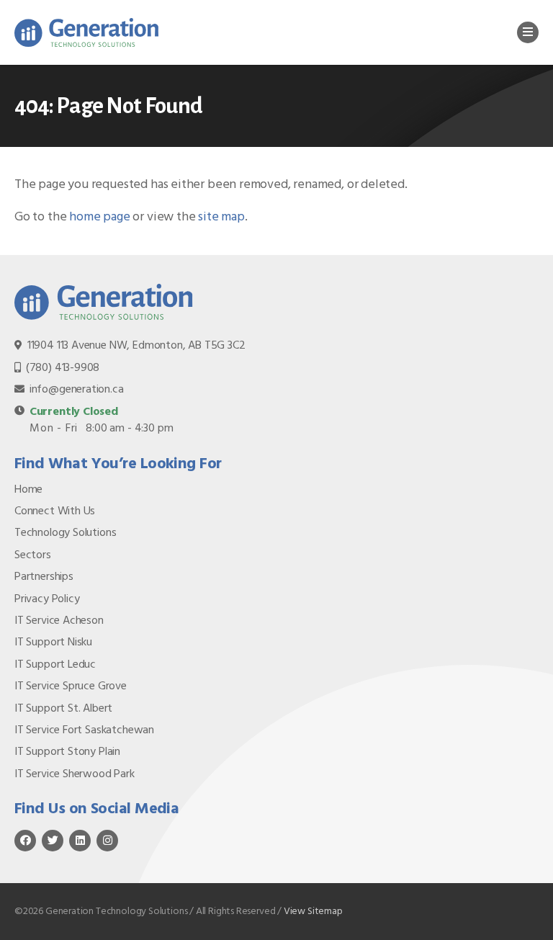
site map (221, 217)
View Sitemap (313, 911)
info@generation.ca (77, 389)
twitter (52, 840)
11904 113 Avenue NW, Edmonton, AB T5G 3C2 (136, 345)
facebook (25, 840)
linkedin (80, 840)
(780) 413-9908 (62, 368)
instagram (107, 840)
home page (99, 217)
